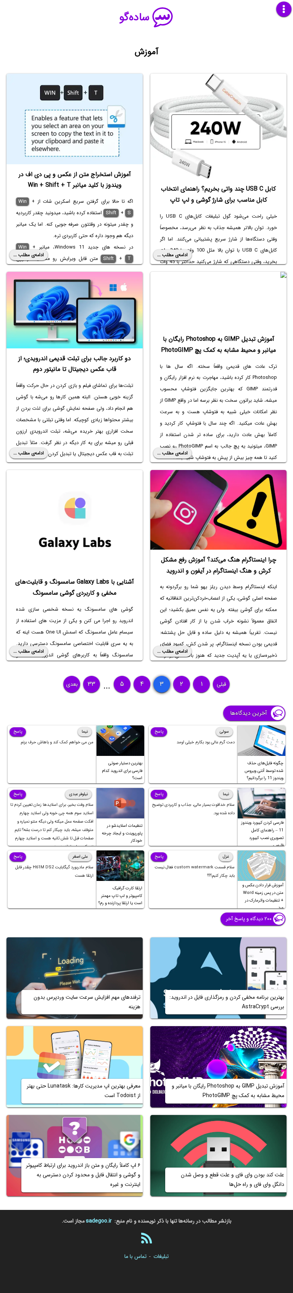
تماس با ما (135, 1256)
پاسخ (159, 731)
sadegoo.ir (99, 1221)
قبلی (221, 684)
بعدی (72, 684)
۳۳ (91, 684)
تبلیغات (161, 1256)
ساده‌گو (134, 17)
